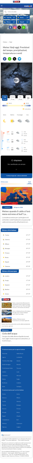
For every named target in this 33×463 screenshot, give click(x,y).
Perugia (4, 412)
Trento (4, 401)
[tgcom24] (16, 2)
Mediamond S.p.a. (15, 451)
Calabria (19, 383)
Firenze (19, 408)
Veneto (18, 361)
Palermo (4, 427)
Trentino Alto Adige (7, 361)
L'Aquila (18, 416)
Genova (4, 397)
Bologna (19, 405)
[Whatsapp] (9, 59)
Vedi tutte (29, 182)
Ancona (4, 408)
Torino (4, 394)
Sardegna (19, 386)
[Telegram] (19, 59)
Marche (19, 364)
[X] (19, 27)
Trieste (4, 405)
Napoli (4, 416)
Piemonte (4, 353)
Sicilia (3, 386)
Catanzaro (19, 423)
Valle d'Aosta (20, 353)
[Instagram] (15, 27)
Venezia (19, 401)
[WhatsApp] (23, 27)
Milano (18, 397)
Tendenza (7, 207)
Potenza (4, 423)
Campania (4, 375)
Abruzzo (19, 375)
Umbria (4, 372)
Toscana (19, 368)
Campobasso (5, 419)
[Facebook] (10, 27)
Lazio (18, 372)
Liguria (4, 357)
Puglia (18, 379)
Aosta (18, 394)
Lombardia (19, 357)
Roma (18, 412)
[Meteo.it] (28, 5)
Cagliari (19, 427)
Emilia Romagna (6, 364)
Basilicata (4, 383)
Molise (4, 379)
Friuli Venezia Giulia (7, 368)
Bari (18, 419)
